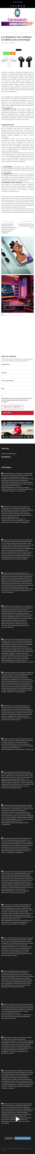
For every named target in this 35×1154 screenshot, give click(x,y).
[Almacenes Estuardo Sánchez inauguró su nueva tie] (17, 820)
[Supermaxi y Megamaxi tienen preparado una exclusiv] (17, 986)
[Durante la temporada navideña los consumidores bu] (17, 1086)
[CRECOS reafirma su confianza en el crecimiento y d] (17, 621)
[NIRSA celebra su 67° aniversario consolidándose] (17, 1119)
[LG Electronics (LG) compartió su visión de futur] (17, 754)
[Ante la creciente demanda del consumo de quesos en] (17, 953)
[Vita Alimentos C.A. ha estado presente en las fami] (17, 721)
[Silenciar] (28, 437)
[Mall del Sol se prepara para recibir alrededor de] (17, 1019)
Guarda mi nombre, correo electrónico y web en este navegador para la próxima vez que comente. (16, 400)
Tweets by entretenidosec (9, 454)
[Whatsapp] (6, 52)
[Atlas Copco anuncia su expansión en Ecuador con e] (17, 655)
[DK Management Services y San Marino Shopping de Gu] (17, 688)
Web (2, 388)
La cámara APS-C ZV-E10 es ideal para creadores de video (26, 225)
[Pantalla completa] (31, 437)
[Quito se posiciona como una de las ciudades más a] (17, 555)
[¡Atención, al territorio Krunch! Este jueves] (17, 787)
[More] (13, 52)
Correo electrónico (7, 380)
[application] (17, 429)
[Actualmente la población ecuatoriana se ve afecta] (17, 588)
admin (3, 42)
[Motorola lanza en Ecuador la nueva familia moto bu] (17, 920)
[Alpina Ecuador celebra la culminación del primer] (17, 1053)
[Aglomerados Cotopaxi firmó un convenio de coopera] (17, 522)
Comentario (5, 364)
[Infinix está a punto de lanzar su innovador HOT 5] (17, 854)
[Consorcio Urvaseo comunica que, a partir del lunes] (17, 887)
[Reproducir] (4, 437)
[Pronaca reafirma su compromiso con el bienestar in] (17, 489)
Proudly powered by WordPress (9, 1148)
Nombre (4, 373)
